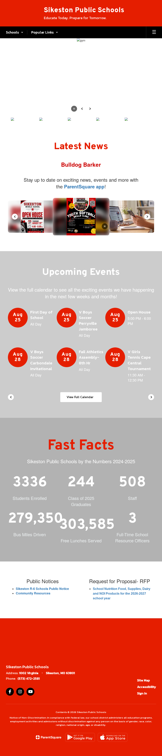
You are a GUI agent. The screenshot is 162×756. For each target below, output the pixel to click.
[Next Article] (147, 217)
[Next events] (151, 397)
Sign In (142, 693)
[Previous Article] (15, 217)
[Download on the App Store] (112, 737)
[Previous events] (11, 397)
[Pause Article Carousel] (105, 226)
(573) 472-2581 (29, 678)
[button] (14, 32)
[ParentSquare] (48, 737)
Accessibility (146, 686)
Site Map (143, 680)
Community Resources (33, 593)
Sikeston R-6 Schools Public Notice (42, 588)
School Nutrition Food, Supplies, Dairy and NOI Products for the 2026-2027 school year (122, 593)
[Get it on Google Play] (80, 737)
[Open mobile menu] (154, 32)
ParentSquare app (84, 186)
